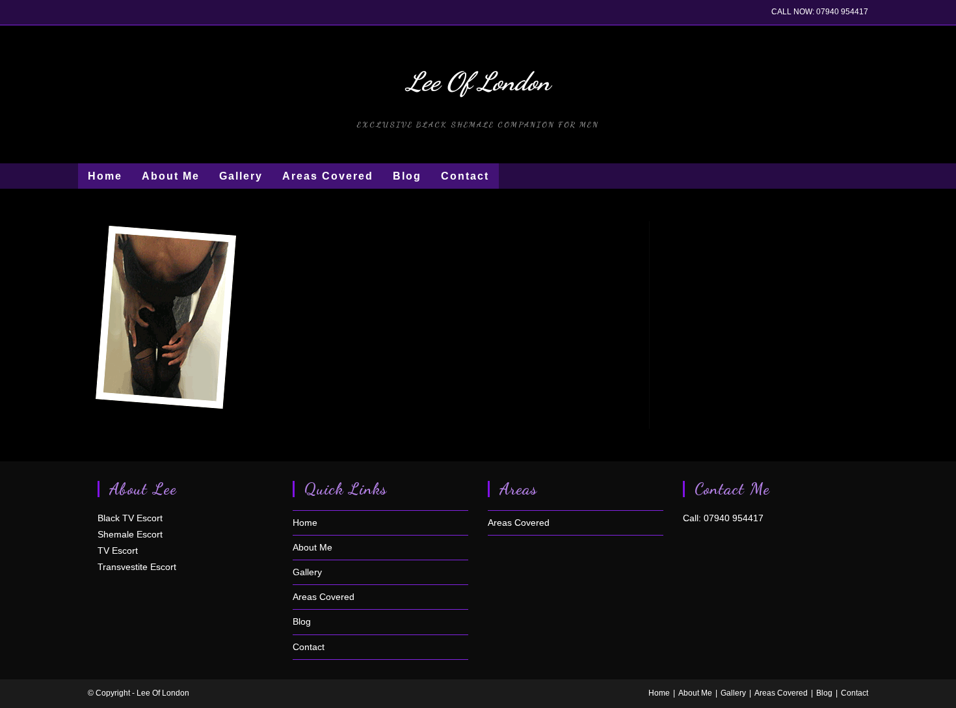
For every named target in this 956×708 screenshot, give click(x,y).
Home (305, 522)
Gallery (307, 572)
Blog (302, 621)
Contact (309, 647)
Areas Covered (323, 597)
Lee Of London (478, 81)
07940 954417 (842, 11)
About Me (312, 547)
